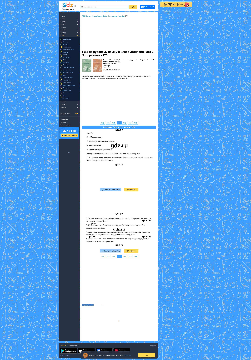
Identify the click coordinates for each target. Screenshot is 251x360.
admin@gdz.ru (74, 345)
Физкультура (67, 90)
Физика (65, 52)
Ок (147, 355)
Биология (66, 65)
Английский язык (68, 49)
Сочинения (64, 119)
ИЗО (64, 95)
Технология (66, 80)
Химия (65, 54)
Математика (67, 39)
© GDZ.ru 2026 (64, 355)
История (65, 60)
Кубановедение (68, 82)
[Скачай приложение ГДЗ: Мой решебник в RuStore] (104, 351)
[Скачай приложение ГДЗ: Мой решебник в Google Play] (68, 351)
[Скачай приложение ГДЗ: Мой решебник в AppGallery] (121, 351)
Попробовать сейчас (69, 135)
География (66, 62)
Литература (66, 57)
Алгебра (65, 44)
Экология (66, 98)
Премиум (63, 345)
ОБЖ (64, 75)
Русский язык (67, 47)
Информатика (67, 70)
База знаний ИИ (65, 125)
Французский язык (69, 85)
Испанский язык (68, 93)
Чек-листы (64, 122)
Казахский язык (68, 77)
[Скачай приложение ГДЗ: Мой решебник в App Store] (86, 351)
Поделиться (89, 305)
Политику (127, 355)
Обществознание (68, 67)
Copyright (153, 345)
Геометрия (66, 42)
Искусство (66, 88)
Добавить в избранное (112, 69)
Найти (133, 7)
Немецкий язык (68, 72)
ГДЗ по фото (67, 113)
